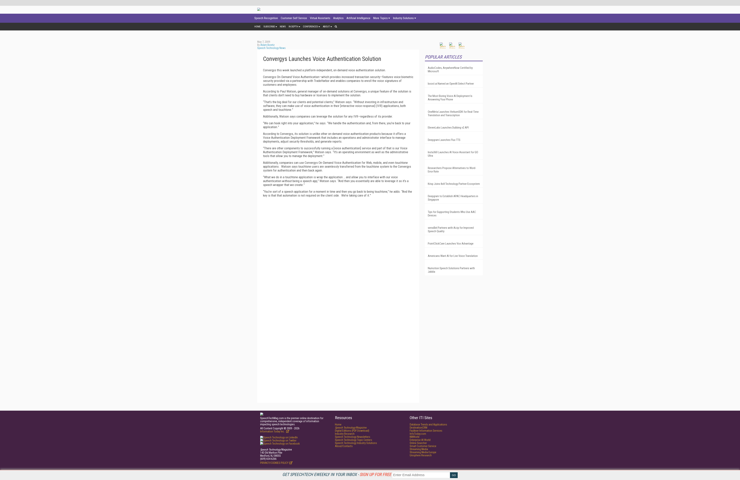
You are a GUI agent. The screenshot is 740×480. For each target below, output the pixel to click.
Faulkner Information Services (426, 430)
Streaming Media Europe (423, 452)
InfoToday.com (418, 433)
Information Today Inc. (272, 431)
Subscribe (269, 26)
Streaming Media (419, 449)
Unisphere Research (421, 455)
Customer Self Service (294, 18)
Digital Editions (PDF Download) (352, 430)
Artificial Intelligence (358, 18)
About (326, 26)
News (283, 26)
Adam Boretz (267, 44)
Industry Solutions (403, 18)
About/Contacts (344, 446)
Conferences (310, 26)
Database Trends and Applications (428, 424)
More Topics (380, 18)
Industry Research (345, 433)
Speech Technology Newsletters (352, 436)
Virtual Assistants (320, 18)
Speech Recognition (266, 18)
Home (257, 26)
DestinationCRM (418, 427)
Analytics (338, 18)
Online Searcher (418, 443)
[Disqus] (338, 248)
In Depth (293, 26)
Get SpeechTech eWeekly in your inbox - (336, 474)
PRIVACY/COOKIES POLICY (274, 462)
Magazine (351, 427)
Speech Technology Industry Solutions (356, 443)
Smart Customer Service (423, 446)
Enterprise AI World (420, 439)
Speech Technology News (271, 48)
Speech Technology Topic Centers (353, 439)
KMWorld (414, 436)
